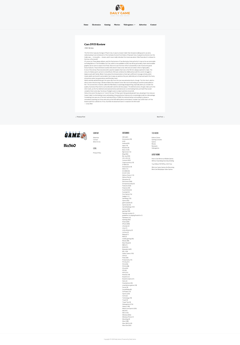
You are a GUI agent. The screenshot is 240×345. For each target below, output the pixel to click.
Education (125, 179)
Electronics (125, 181)
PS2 (123, 264)
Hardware (125, 217)
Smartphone (126, 283)
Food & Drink (126, 190)
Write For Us (96, 141)
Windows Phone (127, 317)
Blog (123, 154)
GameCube (125, 204)
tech (123, 295)
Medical (124, 234)
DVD (86, 48)
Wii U (123, 312)
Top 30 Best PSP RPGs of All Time (162, 164)
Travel (124, 300)
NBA (123, 245)
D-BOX (124, 164)
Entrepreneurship (127, 183)
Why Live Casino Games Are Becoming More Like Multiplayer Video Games (163, 168)
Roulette (125, 276)
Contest (124, 160)
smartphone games (128, 285)
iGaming (124, 219)
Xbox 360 (125, 323)
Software (125, 291)
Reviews (124, 274)
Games (124, 209)
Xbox (123, 321)
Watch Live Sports (127, 308)
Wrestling (125, 319)
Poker (124, 257)
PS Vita (124, 262)
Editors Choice (126, 175)
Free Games (125, 194)
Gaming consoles (127, 213)
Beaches (124, 147)
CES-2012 (125, 158)
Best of (124, 149)
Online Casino (126, 253)
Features (125, 185)
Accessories (125, 139)
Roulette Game (127, 278)
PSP (123, 272)
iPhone (124, 223)
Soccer (124, 287)
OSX (123, 255)
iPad (123, 221)
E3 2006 (124, 171)
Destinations (126, 166)
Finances (125, 188)
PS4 (123, 268)
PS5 (123, 270)
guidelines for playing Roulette (131, 215)
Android (124, 143)
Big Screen (125, 151)
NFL (123, 251)
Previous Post (80, 116)
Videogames (126, 304)
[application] (134, 24)
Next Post (161, 116)
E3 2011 (124, 173)
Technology (125, 298)
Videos (124, 306)
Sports (124, 293)
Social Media (126, 289)
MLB (123, 236)
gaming (124, 211)
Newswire (125, 249)
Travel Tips (125, 302)
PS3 (123, 266)
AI (122, 141)
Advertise (96, 137)
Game (124, 200)
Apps (123, 145)
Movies (124, 240)
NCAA (124, 247)
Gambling (125, 198)
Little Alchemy (126, 230)
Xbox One (125, 325)
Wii (123, 310)
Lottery (124, 232)
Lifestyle (125, 226)
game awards (126, 202)
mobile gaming (126, 238)
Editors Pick (125, 177)
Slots (124, 281)
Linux (123, 228)
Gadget (124, 196)
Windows (125, 314)
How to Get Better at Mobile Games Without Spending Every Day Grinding (163, 159)
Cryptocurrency (126, 162)
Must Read (125, 243)
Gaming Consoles (157, 139)
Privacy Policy (97, 152)
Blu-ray (124, 156)
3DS (123, 137)
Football (124, 192)
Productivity (126, 259)
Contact (95, 139)
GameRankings (126, 207)
